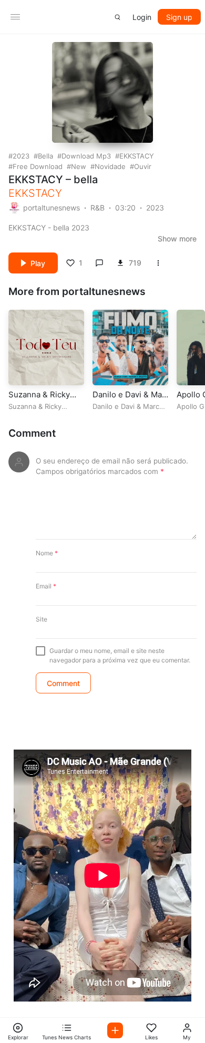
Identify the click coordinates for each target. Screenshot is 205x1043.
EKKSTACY (136, 156)
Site (41, 619)
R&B (97, 207)
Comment (32, 433)
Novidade (110, 166)
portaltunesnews (51, 207)
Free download (38, 166)
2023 (21, 156)
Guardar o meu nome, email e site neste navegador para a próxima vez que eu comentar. (119, 655)
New (78, 166)
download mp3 (86, 156)
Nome (47, 553)
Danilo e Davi (114, 406)
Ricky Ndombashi (35, 410)
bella (45, 156)
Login (141, 17)
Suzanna (22, 406)
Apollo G (190, 406)
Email (46, 586)
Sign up (179, 17)
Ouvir (142, 166)
